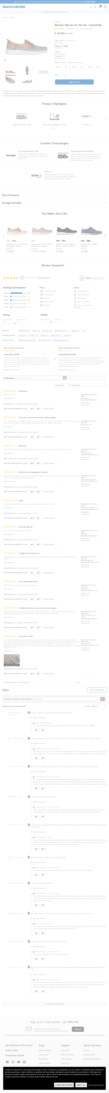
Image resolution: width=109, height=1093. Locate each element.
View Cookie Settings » (96, 1085)
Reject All (81, 1085)
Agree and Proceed (63, 1085)
